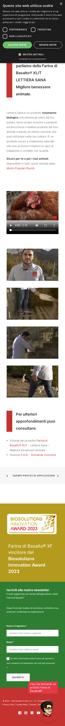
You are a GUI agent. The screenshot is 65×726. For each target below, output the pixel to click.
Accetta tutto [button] (17, 44)
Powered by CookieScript (32, 59)
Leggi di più (29, 22)
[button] (32, 54)
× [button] (61, 4)
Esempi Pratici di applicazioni (34, 475)
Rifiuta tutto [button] (48, 44)
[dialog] (32, 31)
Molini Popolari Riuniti (20, 168)
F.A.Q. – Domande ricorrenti (38, 455)
